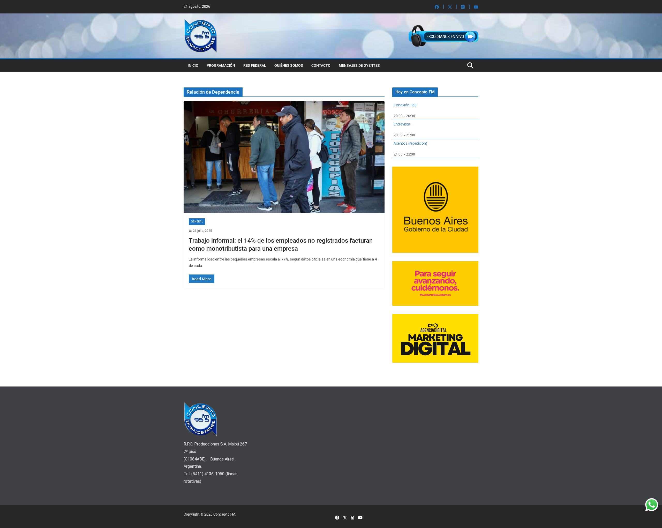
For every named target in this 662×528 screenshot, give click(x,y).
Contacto (320, 65)
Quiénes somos (288, 65)
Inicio (193, 65)
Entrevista (402, 124)
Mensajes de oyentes (359, 65)
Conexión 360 (405, 104)
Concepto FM (224, 514)
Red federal (254, 65)
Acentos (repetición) (410, 143)
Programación (221, 65)
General (197, 221)
